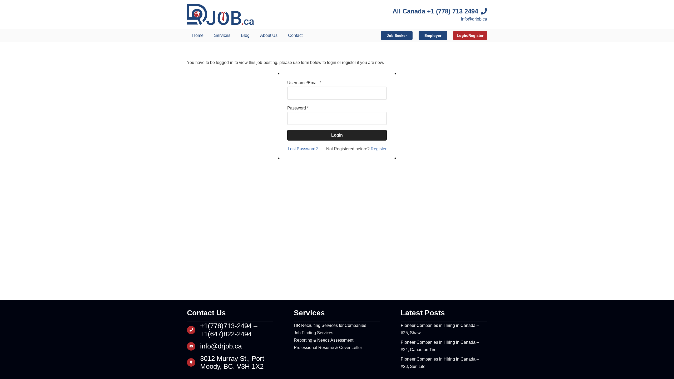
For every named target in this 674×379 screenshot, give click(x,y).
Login (337, 135)
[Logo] (220, 14)
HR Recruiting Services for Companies (330, 325)
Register (378, 149)
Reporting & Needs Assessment (323, 340)
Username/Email (303, 83)
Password (296, 108)
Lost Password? (303, 149)
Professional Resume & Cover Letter (328, 347)
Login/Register (470, 35)
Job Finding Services (313, 333)
